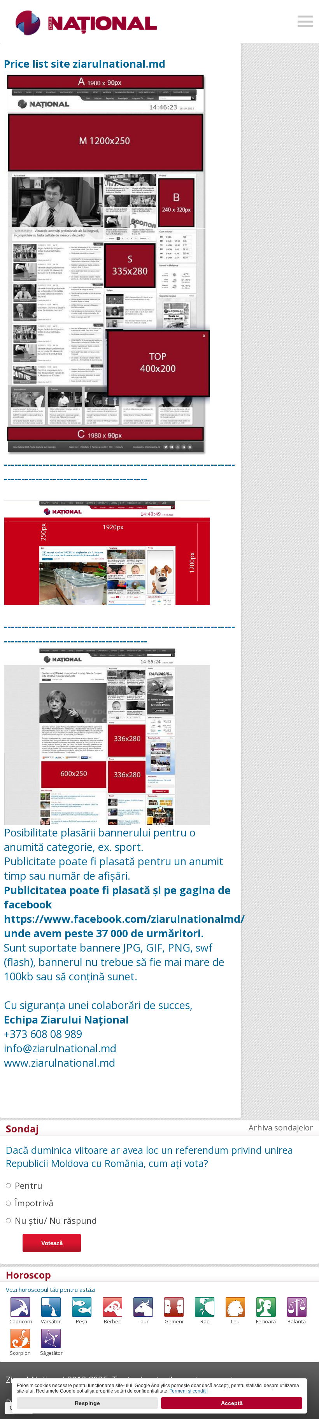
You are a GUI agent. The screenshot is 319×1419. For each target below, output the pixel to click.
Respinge (87, 1403)
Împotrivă (34, 1203)
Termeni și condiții (189, 1391)
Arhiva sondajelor (281, 1127)
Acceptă (232, 1403)
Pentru (28, 1185)
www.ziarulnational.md (59, 1062)
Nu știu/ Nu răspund (56, 1220)
